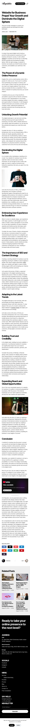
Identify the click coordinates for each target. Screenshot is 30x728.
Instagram (4, 665)
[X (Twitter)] (10, 547)
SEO (24, 262)
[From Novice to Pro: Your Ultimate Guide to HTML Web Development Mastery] (8, 596)
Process (4, 682)
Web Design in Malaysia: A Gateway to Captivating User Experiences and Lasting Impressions (7, 585)
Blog (3, 684)
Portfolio (4, 679)
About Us (4, 686)
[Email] (4, 554)
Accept (11, 725)
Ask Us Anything (21, 3)
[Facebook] (4, 547)
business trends (15, 307)
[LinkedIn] (21, 547)
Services (4, 675)
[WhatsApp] (15, 550)
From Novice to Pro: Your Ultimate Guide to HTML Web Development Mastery (7, 604)
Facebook (4, 663)
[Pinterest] (15, 547)
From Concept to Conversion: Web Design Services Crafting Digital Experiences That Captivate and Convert (21, 605)
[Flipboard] (21, 550)
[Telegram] (10, 550)
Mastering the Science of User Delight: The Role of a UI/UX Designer (21, 585)
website (4, 58)
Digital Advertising (8, 677)
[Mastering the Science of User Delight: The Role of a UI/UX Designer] (22, 577)
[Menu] (27, 4)
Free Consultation (6, 690)
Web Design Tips (12, 31)
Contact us (22, 535)
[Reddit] (4, 550)
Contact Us (5, 688)
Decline (18, 725)
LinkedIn (4, 667)
